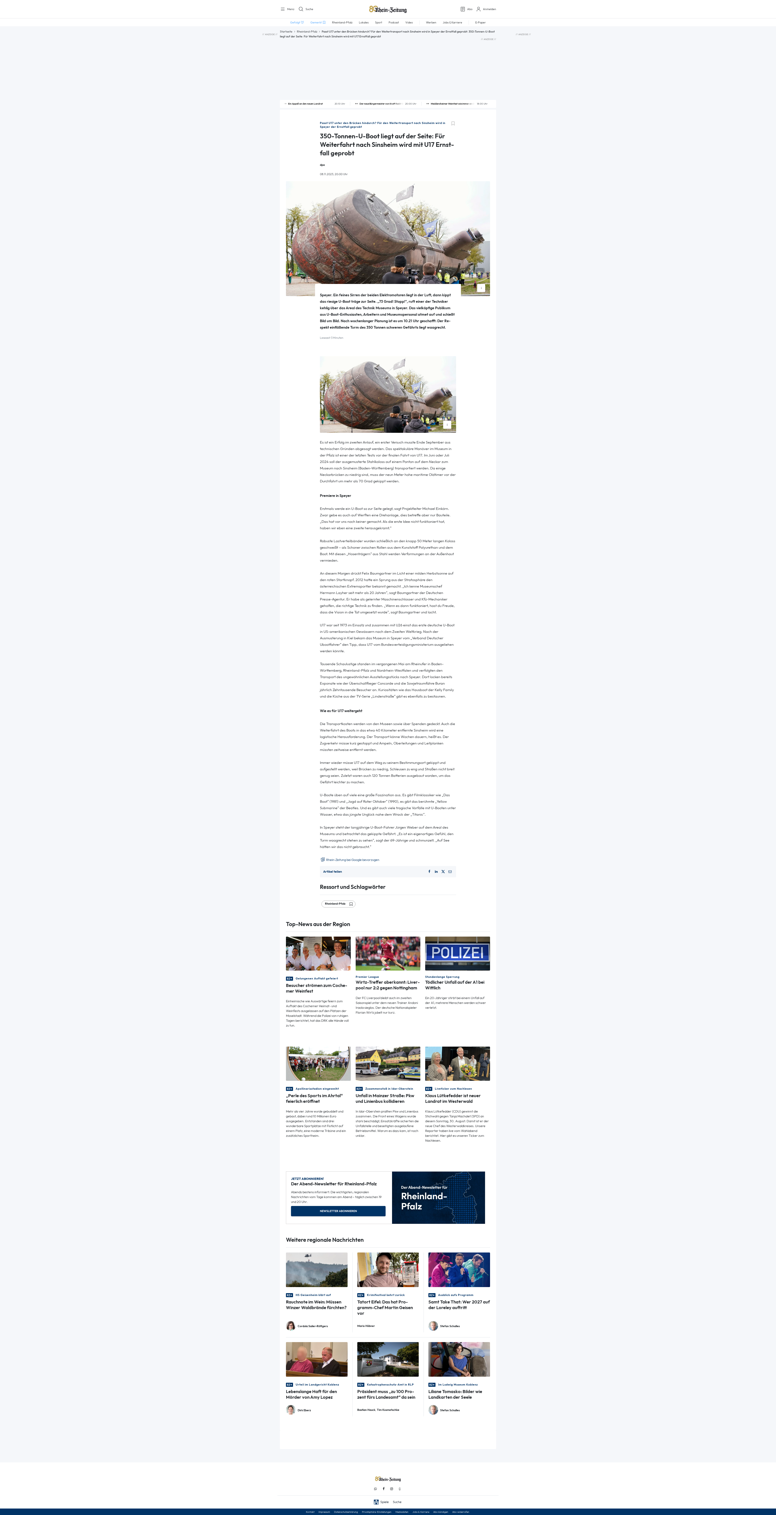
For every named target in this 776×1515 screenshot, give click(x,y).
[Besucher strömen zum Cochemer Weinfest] (318, 953)
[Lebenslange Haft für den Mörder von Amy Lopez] (317, 1359)
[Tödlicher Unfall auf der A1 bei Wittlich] (457, 953)
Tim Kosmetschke (388, 1410)
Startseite (286, 31)
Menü (290, 9)
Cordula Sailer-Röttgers (313, 1326)
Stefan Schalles (450, 1326)
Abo (469, 9)
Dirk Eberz (304, 1410)
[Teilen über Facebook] (429, 871)
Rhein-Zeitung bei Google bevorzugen (352, 860)
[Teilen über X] (443, 871)
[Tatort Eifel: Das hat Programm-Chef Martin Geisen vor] (388, 1269)
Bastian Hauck (366, 1410)
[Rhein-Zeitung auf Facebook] (384, 1489)
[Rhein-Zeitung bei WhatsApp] (375, 1489)
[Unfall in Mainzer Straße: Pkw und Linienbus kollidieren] (388, 1063)
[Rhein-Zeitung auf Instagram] (392, 1489)
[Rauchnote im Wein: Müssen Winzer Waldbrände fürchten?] (317, 1269)
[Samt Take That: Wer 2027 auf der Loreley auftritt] (459, 1269)
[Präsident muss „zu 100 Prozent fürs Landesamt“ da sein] (388, 1359)
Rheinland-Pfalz (307, 31)
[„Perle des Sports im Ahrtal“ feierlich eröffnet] (318, 1063)
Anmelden (489, 9)
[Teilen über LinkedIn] (436, 871)
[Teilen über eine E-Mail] (450, 871)
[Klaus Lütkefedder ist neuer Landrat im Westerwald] (457, 1063)
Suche (309, 9)
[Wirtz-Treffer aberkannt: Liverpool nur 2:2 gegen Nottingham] (388, 953)
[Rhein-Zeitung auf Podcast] (400, 1489)
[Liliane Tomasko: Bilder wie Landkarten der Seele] (459, 1359)
